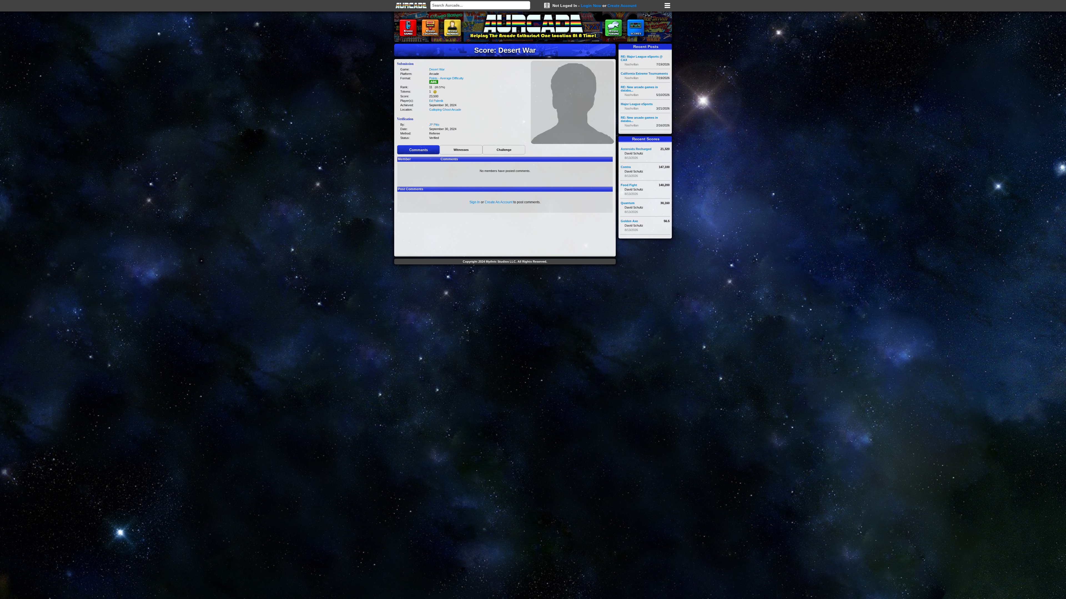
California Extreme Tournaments (644, 73)
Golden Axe (629, 221)
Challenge (504, 149)
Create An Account (498, 202)
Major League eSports (637, 104)
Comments (418, 150)
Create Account (622, 5)
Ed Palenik (436, 100)
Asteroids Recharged (636, 149)
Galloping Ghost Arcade (445, 109)
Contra (626, 167)
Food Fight (629, 185)
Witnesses (461, 149)
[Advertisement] (505, 278)
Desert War (437, 69)
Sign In (474, 202)
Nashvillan (631, 64)
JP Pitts (434, 124)
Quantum (628, 203)
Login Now (591, 5)
